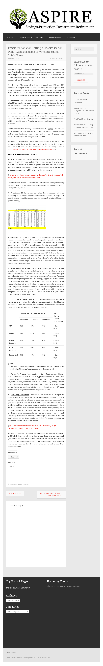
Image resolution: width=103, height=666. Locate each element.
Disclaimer (11, 652)
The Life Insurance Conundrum (18, 588)
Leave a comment (58, 58)
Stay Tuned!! (15, 493)
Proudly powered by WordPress (17, 657)
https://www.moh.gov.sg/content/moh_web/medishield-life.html (32, 149)
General (10, 37)
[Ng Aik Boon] (51, 29)
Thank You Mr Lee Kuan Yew (83, 119)
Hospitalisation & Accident (19, 484)
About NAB (71, 37)
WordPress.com (45, 657)
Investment (39, 37)
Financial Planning (24, 37)
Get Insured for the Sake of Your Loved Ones (51, 494)
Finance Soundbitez (55, 37)
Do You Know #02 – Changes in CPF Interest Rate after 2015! (84, 110)
